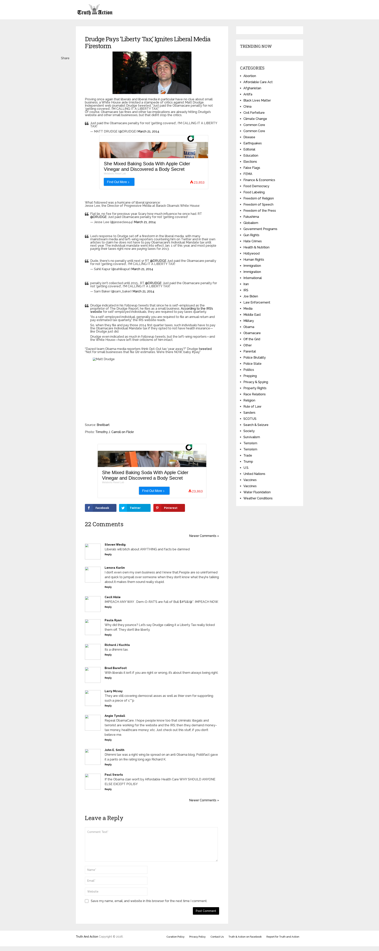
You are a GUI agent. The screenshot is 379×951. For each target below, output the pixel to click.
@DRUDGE (98, 217)
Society (249, 431)
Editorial (249, 149)
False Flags (251, 168)
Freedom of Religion (258, 198)
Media (247, 308)
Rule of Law (252, 406)
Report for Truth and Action (282, 936)
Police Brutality (254, 357)
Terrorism (250, 443)
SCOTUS (249, 419)
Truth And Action (87, 936)
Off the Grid (251, 339)
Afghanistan (252, 88)
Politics (248, 370)
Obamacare (252, 333)
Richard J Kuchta (117, 645)
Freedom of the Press (259, 210)
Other (247, 345)
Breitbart (103, 425)
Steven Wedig (115, 544)
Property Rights (254, 388)
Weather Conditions (258, 498)
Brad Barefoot (116, 668)
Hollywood (251, 253)
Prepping (250, 376)
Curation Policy (175, 936)
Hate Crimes (252, 241)
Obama (248, 327)
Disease (249, 137)
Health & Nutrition (256, 247)
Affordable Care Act (258, 82)
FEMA (247, 174)
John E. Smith (114, 750)
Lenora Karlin (115, 567)
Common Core (254, 125)
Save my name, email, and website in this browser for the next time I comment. (149, 901)
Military (248, 321)
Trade (247, 455)
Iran (246, 284)
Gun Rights (251, 235)
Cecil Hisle (113, 597)
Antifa (247, 94)
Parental (249, 351)
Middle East (252, 315)
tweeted (205, 349)
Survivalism (251, 437)
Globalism (250, 223)
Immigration (252, 266)
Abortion (249, 76)
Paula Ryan (113, 620)
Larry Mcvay (114, 691)
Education (250, 155)
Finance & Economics (259, 180)
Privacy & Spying (255, 382)
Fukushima (251, 217)
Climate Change (255, 119)
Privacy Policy (197, 936)
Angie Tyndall (115, 716)
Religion (249, 400)
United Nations (254, 474)
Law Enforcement (256, 302)
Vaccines (250, 480)
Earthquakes (252, 143)
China (247, 106)
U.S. (246, 468)
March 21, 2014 (148, 131)
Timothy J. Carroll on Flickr (114, 432)
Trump (248, 461)
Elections (250, 162)
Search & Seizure (255, 425)
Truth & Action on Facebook (245, 936)
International (252, 278)
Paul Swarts (114, 774)
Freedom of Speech (258, 204)
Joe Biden (250, 296)
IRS (245, 290)
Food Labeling (254, 192)
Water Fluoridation (257, 492)
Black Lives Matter (257, 100)
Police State (252, 364)
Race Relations (254, 394)
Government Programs (260, 229)
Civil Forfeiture (254, 113)
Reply (108, 554)
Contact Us (217, 936)
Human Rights (253, 259)
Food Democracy (256, 186)
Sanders (249, 412)
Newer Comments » (204, 536)
